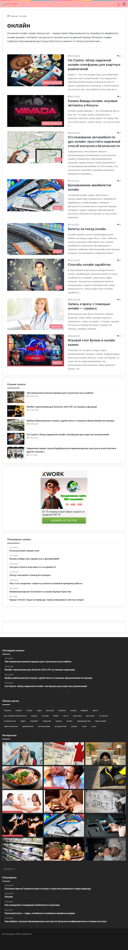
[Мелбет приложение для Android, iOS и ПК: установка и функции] (15, 411)
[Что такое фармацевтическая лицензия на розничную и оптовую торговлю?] (22, 849)
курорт (34, 716)
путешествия (60, 726)
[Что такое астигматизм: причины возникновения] (22, 753)
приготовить (100, 721)
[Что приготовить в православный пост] (64, 849)
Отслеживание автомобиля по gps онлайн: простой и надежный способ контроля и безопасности (94, 141)
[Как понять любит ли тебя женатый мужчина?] (22, 801)
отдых (23, 721)
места (66, 716)
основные (103, 716)
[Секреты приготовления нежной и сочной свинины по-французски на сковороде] (22, 777)
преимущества (84, 721)
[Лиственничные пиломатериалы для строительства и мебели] (15, 397)
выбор (73, 710)
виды (39, 710)
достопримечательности (15, 716)
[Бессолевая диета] (105, 801)
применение (28, 726)
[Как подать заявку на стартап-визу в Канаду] (64, 753)
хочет (93, 726)
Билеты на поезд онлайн (87, 229)
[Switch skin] (118, 5)
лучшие (45, 716)
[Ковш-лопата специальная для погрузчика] (105, 777)
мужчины (90, 716)
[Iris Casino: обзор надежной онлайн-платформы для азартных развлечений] (15, 439)
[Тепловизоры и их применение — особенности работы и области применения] (105, 849)
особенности (10, 721)
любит (56, 716)
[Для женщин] (10, 4)
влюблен (62, 710)
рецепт (74, 726)
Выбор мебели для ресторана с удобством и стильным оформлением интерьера (70, 420)
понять (69, 721)
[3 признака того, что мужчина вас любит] (64, 777)
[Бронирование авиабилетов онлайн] (64, 825)
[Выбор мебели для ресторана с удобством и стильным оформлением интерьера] (15, 425)
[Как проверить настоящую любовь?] (22, 825)
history (29, 710)
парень (58, 721)
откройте (34, 721)
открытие (46, 721)
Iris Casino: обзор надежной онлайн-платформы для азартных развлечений (94, 64)
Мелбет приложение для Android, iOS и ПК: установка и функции (62, 406)
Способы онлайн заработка (89, 264)
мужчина (77, 716)
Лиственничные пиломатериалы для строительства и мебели (60, 393)
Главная (13, 16)
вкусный (50, 710)
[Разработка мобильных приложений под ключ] (105, 825)
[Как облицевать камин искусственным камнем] (105, 753)
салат (84, 726)
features (7, 710)
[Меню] (124, 5)
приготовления (11, 726)
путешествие (44, 726)
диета (95, 710)
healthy (19, 710)
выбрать (84, 710)
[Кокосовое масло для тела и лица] (64, 801)
